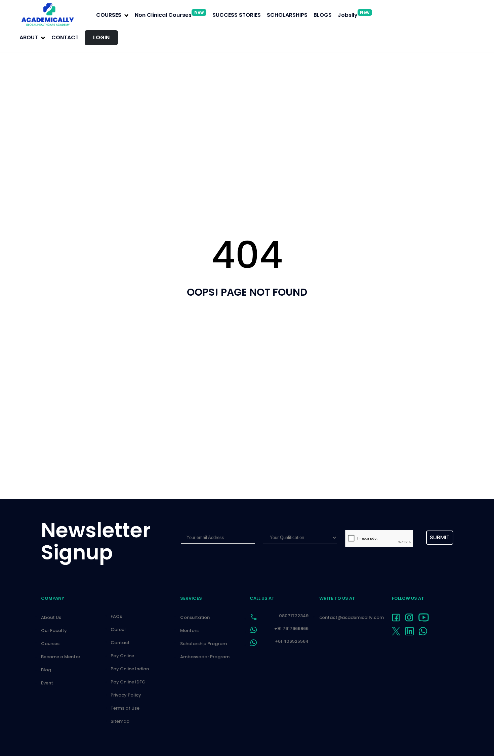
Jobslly (354, 15)
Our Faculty (54, 630)
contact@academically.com (351, 617)
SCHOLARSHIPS (287, 15)
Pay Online (122, 656)
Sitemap (120, 721)
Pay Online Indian (130, 669)
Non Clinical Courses (169, 15)
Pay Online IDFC (128, 682)
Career (118, 629)
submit (440, 537)
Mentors (189, 630)
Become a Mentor (60, 657)
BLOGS (323, 15)
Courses (50, 643)
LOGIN (101, 37)
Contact (65, 37)
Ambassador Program (205, 657)
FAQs (116, 616)
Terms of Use (125, 708)
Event (47, 683)
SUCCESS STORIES (236, 15)
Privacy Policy (126, 695)
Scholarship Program (203, 643)
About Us (51, 617)
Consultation (195, 617)
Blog (46, 670)
